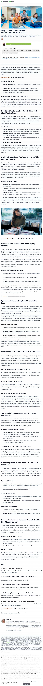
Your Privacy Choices (5, 683)
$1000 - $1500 (20, 50)
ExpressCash (7, 612)
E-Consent (26, 57)
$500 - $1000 (12, 50)
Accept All (26, 684)
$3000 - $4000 (6, 53)
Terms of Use (36, 57)
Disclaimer (16, 58)
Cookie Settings (34, 681)
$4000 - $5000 (14, 53)
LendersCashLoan (12, 520)
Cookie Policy (33, 673)
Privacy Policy (31, 57)
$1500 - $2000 (28, 50)
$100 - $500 (5, 50)
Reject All (26, 681)
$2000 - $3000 (36, 50)
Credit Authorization (9, 58)
